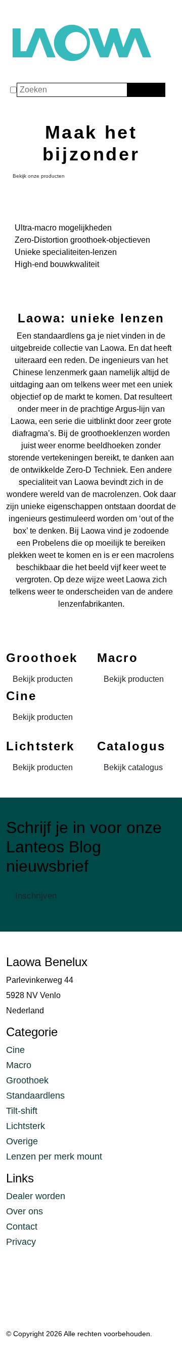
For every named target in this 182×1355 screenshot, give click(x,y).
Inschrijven (36, 896)
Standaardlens (35, 1095)
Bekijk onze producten (39, 176)
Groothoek (27, 1080)
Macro (18, 1065)
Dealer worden (35, 1196)
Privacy (21, 1242)
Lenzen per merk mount (54, 1156)
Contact (21, 1226)
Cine (15, 1050)
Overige (22, 1141)
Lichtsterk (25, 1126)
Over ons (24, 1211)
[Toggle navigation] (16, 11)
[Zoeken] (133, 90)
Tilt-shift (21, 1111)
